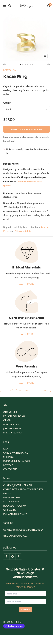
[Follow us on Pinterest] (18, 556)
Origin (7, 420)
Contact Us (10, 469)
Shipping (8, 456)
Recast (7, 493)
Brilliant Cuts (11, 497)
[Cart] (48, 5)
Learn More (26, 283)
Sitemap (8, 465)
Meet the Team (12, 424)
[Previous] (4, 64)
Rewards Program (14, 505)
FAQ (5, 448)
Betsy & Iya (9, 70)
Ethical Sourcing (14, 416)
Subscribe (25, 609)
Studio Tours (11, 501)
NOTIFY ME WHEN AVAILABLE (26, 129)
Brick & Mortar (12, 432)
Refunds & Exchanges (16, 460)
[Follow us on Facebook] (6, 556)
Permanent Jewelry (15, 513)
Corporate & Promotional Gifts (23, 489)
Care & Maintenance (15, 452)
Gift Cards (9, 509)
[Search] (9, 5)
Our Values (10, 412)
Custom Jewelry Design (17, 485)
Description (11, 164)
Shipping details (23, 231)
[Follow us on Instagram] (12, 556)
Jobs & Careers (12, 428)
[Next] (48, 64)
